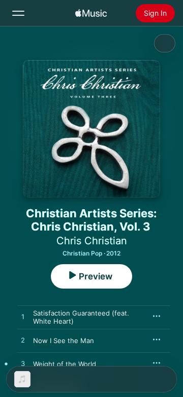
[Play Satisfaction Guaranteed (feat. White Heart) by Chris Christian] (23, 317)
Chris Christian (91, 241)
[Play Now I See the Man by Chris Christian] (23, 340)
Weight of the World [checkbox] (64, 364)
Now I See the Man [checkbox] (63, 340)
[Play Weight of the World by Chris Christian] (23, 363)
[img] (91, 13)
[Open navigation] (18, 13)
